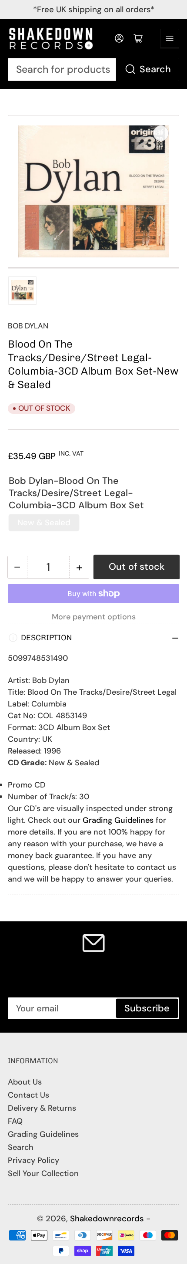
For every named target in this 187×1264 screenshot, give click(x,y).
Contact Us (28, 1095)
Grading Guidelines (118, 820)
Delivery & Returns (42, 1108)
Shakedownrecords (107, 1218)
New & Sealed (43, 522)
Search (155, 69)
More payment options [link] (94, 617)
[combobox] (93, 69)
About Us (25, 1082)
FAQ (15, 1121)
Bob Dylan (28, 326)
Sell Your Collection (43, 1173)
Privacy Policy (33, 1160)
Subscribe (147, 1008)
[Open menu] (169, 38)
